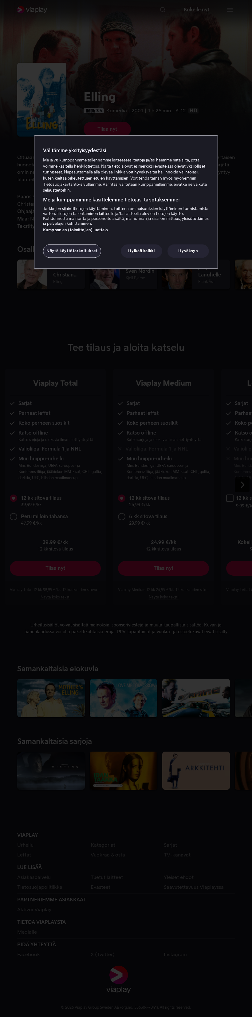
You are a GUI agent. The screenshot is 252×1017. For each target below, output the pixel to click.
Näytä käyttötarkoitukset (72, 251)
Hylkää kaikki (141, 251)
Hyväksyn (188, 251)
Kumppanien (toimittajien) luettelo (75, 230)
